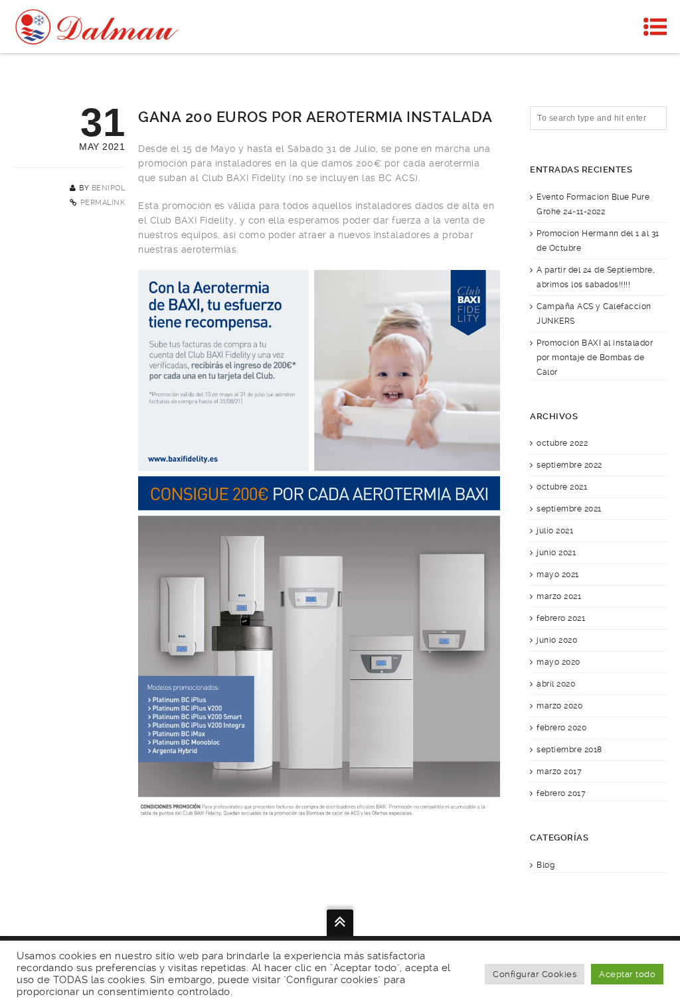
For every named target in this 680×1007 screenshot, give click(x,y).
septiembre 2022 (569, 465)
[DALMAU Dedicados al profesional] (98, 26)
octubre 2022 (562, 443)
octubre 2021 (562, 487)
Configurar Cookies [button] (534, 974)
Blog (545, 865)
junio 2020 (557, 640)
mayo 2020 (558, 662)
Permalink (103, 202)
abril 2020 (556, 684)
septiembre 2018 (569, 749)
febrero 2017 (561, 793)
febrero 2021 (561, 618)
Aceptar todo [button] (627, 974)
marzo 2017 (559, 771)
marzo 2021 (559, 596)
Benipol (109, 188)
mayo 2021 (558, 574)
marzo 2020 (559, 705)
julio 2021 (555, 530)
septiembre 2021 (569, 508)
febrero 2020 (561, 727)
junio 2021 (556, 552)
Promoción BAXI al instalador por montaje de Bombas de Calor (595, 357)
